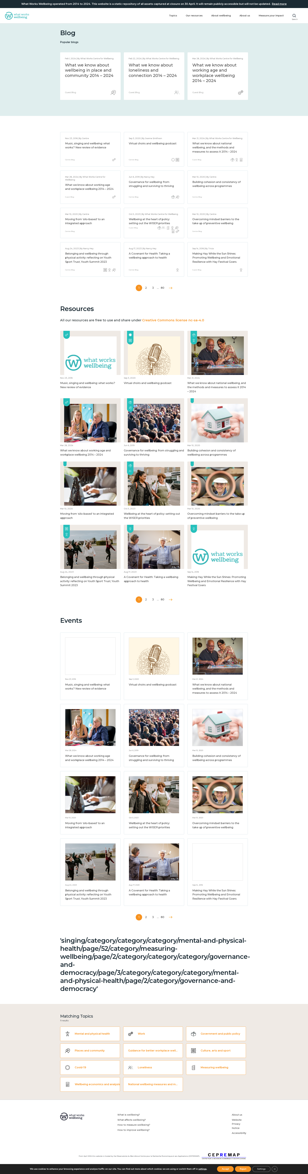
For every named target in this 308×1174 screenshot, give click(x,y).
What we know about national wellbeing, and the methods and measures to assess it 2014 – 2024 (153, 75)
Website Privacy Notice (237, 1124)
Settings (261, 1168)
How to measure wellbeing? (133, 1124)
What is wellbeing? (128, 1114)
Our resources (194, 15)
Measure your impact (271, 15)
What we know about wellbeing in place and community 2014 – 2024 (216, 70)
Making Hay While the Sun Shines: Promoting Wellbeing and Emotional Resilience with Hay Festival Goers (216, 257)
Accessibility (239, 1133)
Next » (170, 288)
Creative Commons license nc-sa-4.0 (173, 320)
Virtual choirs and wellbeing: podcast (152, 143)
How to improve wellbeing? (133, 1130)
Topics (173, 15)
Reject (243, 1168)
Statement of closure (86, 65)
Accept (225, 1168)
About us (245, 15)
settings (202, 1169)
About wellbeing (221, 15)
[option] (90, 76)
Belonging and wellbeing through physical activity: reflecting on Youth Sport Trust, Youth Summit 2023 (88, 257)
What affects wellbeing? (131, 1119)
